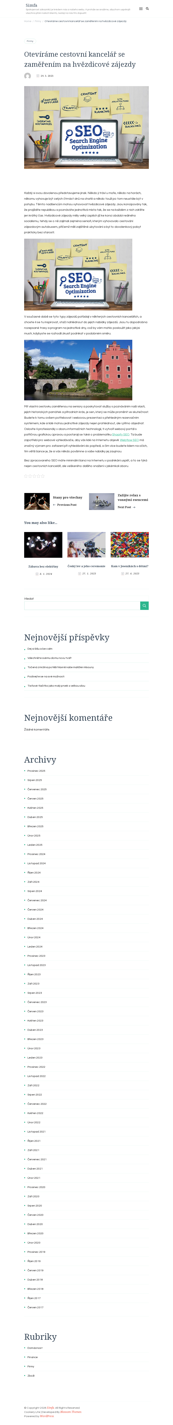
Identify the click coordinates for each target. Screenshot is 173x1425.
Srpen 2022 (35, 1094)
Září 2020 (33, 1196)
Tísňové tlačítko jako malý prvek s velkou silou (56, 685)
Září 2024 (33, 882)
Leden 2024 (35, 946)
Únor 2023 (34, 1048)
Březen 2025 (35, 826)
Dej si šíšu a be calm (40, 648)
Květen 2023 (35, 1020)
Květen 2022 (35, 1113)
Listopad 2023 (37, 965)
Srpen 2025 (35, 780)
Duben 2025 (35, 817)
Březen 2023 (35, 1039)
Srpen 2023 (35, 993)
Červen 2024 (35, 909)
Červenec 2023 (37, 1002)
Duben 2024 (35, 919)
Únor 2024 (34, 937)
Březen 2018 (35, 1289)
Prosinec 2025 (36, 771)
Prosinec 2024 (36, 854)
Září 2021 (33, 1150)
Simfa (31, 5)
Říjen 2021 (34, 1141)
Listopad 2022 (37, 1076)
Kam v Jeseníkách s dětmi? (129, 566)
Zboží (31, 1375)
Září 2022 (33, 1085)
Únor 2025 (34, 835)
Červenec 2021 (37, 1159)
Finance (33, 1357)
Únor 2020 (34, 1242)
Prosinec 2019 (36, 1252)
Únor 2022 (34, 1122)
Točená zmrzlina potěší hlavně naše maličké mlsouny (61, 667)
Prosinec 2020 (36, 1187)
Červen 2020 (35, 1215)
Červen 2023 (35, 1011)
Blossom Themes (70, 1412)
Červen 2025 (35, 798)
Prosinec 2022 (36, 1067)
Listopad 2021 (37, 1131)
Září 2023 (33, 983)
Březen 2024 (35, 928)
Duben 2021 (35, 1168)
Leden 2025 (35, 845)
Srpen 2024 (35, 891)
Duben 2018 (35, 1279)
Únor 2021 (34, 1178)
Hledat (29, 598)
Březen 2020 (35, 1233)
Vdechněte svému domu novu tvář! (49, 658)
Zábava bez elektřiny (43, 566)
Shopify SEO (120, 434)
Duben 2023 (35, 1030)
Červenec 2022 (37, 1104)
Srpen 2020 (35, 1205)
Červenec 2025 (37, 789)
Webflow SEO (129, 440)
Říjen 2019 (34, 1261)
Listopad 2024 (37, 863)
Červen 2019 (35, 1270)
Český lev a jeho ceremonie (86, 566)
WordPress (47, 1416)
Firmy (30, 41)
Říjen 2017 (34, 1298)
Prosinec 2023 (36, 956)
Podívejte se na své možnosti (46, 676)
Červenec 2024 (37, 900)
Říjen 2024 (34, 872)
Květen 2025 (35, 808)
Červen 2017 (35, 1307)
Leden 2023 (35, 1057)
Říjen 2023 (34, 974)
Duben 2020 (35, 1224)
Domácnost (35, 1348)
